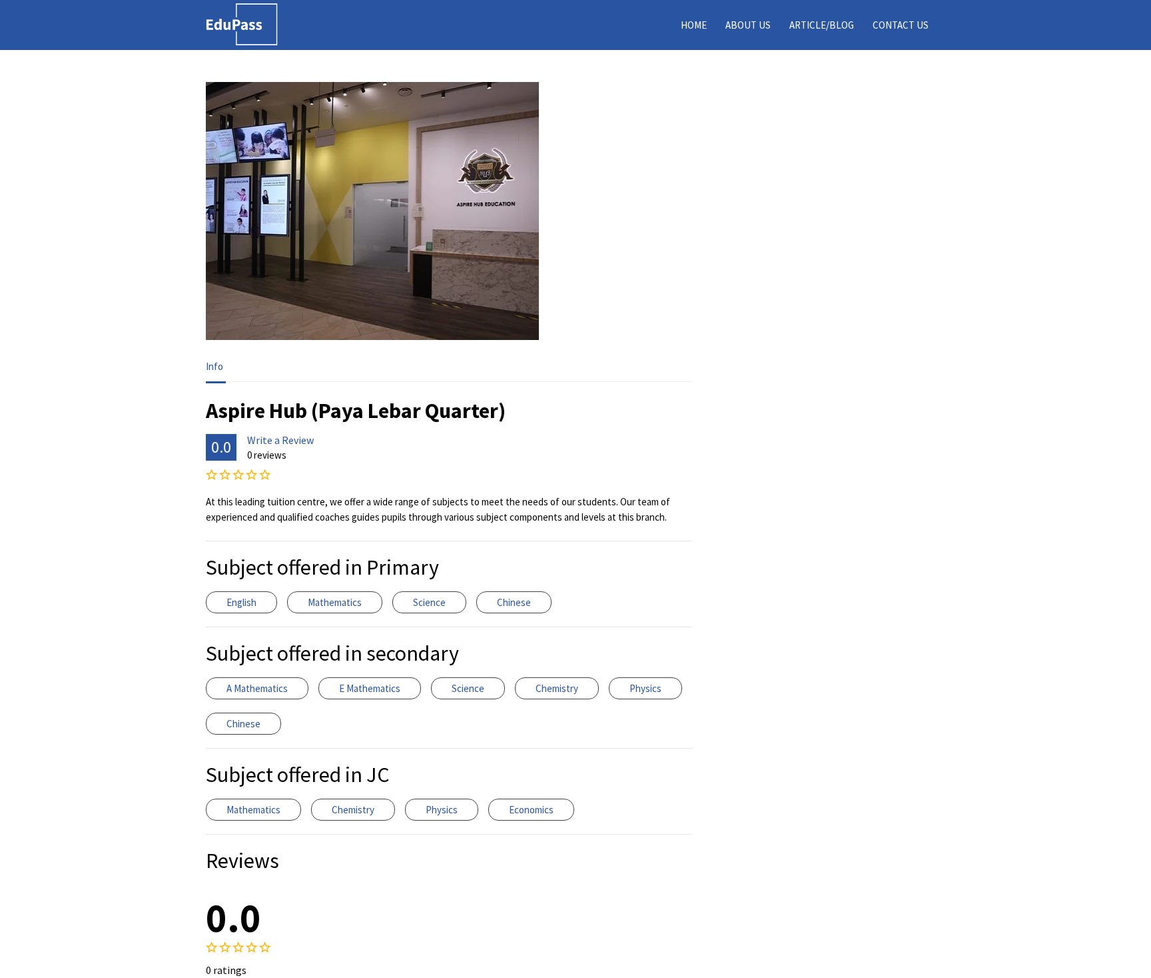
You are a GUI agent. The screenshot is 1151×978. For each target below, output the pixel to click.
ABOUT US (748, 25)
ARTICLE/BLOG (821, 25)
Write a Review (280, 440)
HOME (694, 25)
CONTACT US (901, 25)
